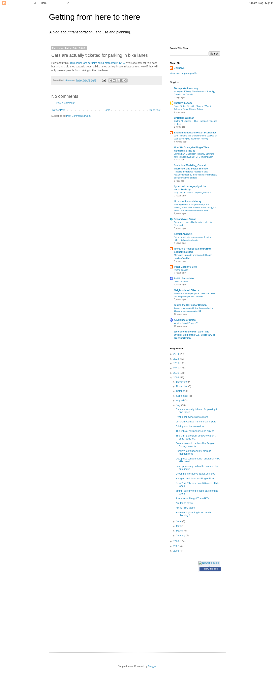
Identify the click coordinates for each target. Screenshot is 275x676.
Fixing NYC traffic (185, 507)
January (181, 535)
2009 (176, 377)
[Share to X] (118, 80)
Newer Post (58, 110)
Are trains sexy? (184, 503)
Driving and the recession (190, 426)
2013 (176, 358)
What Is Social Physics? (185, 323)
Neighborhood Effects (186, 290)
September (182, 395)
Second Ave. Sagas (185, 219)
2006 (176, 550)
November (182, 386)
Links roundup (181, 281)
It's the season (181, 270)
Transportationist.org (186, 88)
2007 (176, 546)
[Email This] (110, 80)
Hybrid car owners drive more (192, 417)
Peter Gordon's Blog (185, 266)
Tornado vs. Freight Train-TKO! (192, 498)
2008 (176, 541)
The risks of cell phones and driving (195, 431)
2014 (176, 354)
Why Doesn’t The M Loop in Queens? (192, 192)
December (182, 381)
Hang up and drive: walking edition (195, 478)
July (178, 405)
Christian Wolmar (184, 118)
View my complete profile (183, 73)
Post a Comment (65, 103)
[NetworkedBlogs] (209, 566)
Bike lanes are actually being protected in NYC (97, 62)
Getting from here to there (94, 16)
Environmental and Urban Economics (195, 132)
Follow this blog (210, 569)
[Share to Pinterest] (126, 80)
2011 (176, 368)
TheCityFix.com (183, 103)
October (180, 391)
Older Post (154, 110)
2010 (176, 373)
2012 (176, 363)
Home (107, 110)
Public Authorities (184, 278)
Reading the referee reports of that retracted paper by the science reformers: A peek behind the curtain (195, 174)
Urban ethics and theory (188, 201)
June (179, 521)
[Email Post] (103, 80)
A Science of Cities (185, 320)
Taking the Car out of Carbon (190, 305)
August (180, 400)
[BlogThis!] (114, 80)
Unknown (179, 68)
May (178, 526)
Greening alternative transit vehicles (195, 473)
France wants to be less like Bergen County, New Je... (195, 445)
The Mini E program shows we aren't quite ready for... (195, 437)
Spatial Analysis (183, 234)
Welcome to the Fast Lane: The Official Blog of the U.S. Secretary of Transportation (194, 335)
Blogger (152, 666)
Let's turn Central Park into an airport (196, 421)
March (180, 530)
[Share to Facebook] (122, 80)
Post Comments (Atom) (78, 116)
